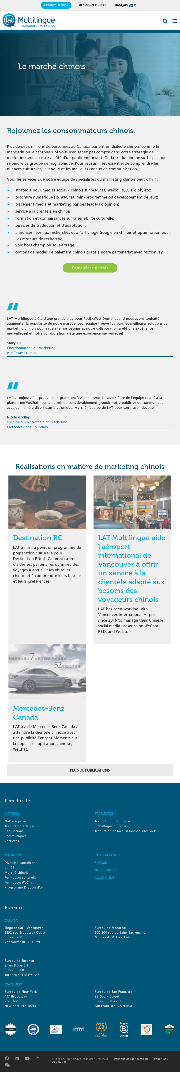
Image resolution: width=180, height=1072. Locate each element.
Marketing (13, 855)
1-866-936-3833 (94, 5)
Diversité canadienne (21, 863)
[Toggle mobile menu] (175, 21)
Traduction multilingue (112, 821)
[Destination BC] (47, 476)
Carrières (12, 841)
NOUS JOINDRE (106, 870)
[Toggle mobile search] (165, 21)
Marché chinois (16, 872)
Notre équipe (15, 821)
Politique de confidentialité (131, 1059)
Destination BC (38, 538)
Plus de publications (90, 770)
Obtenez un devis (56, 5)
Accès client (105, 878)
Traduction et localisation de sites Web (125, 831)
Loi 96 (10, 867)
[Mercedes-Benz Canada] (47, 646)
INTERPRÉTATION (107, 855)
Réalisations (14, 831)
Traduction (104, 813)
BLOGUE (101, 863)
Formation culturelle (21, 877)
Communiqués (15, 836)
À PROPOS (12, 813)
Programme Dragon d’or (24, 887)
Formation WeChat (19, 882)
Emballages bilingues (111, 826)
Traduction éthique (20, 826)
